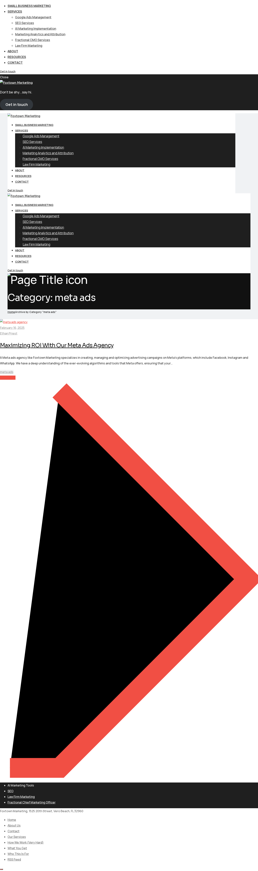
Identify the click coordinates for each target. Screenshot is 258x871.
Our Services (17, 837)
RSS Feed (14, 859)
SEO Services (24, 23)
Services (15, 11)
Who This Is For (18, 854)
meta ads (6, 372)
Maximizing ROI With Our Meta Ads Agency (57, 345)
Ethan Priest (8, 333)
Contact (15, 63)
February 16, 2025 (12, 328)
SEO (10, 791)
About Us (14, 825)
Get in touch (7, 71)
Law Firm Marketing (28, 45)
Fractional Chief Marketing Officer (32, 802)
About (13, 51)
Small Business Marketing (29, 6)
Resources (17, 57)
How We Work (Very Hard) (26, 842)
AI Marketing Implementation (35, 28)
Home (11, 312)
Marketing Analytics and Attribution (40, 34)
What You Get (17, 848)
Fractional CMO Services (32, 40)
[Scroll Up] (1, 869)
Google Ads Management (33, 17)
